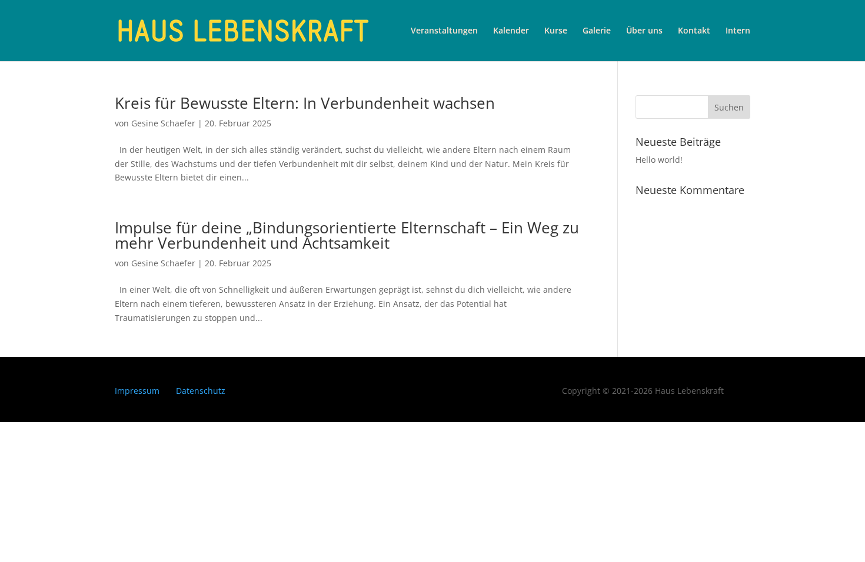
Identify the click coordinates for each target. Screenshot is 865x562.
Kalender (511, 31)
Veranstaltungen (444, 31)
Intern (738, 31)
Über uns (644, 31)
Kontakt (694, 31)
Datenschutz (200, 390)
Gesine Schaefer (163, 123)
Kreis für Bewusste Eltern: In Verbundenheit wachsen (307, 102)
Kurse (555, 31)
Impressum (137, 390)
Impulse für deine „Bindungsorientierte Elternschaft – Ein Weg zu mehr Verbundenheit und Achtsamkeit (347, 235)
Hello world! (659, 159)
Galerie (597, 31)
